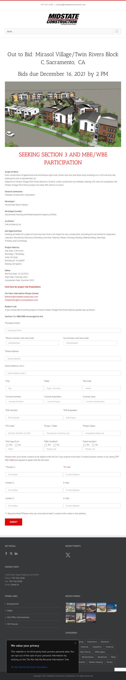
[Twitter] (11, 553)
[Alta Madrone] (91, 618)
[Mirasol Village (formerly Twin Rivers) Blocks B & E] (81, 607)
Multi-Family (85, 652)
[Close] (75, 643)
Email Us (15, 584)
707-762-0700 (15, 581)
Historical (84, 646)
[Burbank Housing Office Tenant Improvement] (81, 618)
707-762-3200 (47, 4)
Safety (9, 610)
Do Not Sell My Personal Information (29, 667)
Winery (110, 662)
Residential (102, 657)
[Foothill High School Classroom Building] (112, 607)
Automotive (92, 641)
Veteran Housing (96, 662)
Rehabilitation (88, 657)
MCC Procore (12, 624)
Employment (13, 603)
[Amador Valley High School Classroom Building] (70, 618)
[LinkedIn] (16, 553)
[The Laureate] (91, 607)
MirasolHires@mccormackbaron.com (21, 300)
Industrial (110, 646)
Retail (113, 657)
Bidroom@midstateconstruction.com (21, 296)
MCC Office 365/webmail (18, 617)
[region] (43, 656)
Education (105, 641)
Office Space (100, 652)
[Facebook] (6, 553)
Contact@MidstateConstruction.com (71, 4)
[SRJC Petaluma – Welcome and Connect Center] (101, 607)
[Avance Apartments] (70, 607)
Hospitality (97, 646)
